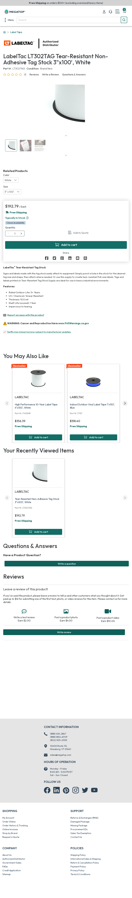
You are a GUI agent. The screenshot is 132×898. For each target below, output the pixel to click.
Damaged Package (80, 821)
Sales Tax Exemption (81, 833)
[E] (77, 258)
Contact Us (76, 837)
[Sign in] (104, 11)
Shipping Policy (78, 855)
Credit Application (11, 870)
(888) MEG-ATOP (58, 737)
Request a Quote (10, 837)
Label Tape (16, 32)
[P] (85, 258)
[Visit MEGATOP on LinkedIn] (56, 790)
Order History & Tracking (15, 825)
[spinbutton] (14, 233)
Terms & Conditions (80, 874)
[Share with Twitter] (54, 258)
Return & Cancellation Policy (85, 862)
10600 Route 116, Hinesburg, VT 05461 (60, 747)
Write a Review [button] (50, 74)
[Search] (124, 20)
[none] (9, 20)
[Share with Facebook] (46, 258)
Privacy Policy (77, 870)
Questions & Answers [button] (74, 74)
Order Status (9, 821)
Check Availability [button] (15, 222)
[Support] (110, 11)
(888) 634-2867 (58, 733)
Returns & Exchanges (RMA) (84, 817)
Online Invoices (10, 829)
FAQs (5, 866)
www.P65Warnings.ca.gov (73, 323)
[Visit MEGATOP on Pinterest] (66, 790)
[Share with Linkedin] (69, 258)
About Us (7, 855)
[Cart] (124, 11)
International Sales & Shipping (86, 858)
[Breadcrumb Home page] (4, 32)
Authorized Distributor (13, 858)
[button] (27, 218)
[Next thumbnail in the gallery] (66, 155)
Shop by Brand (9, 833)
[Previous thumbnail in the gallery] (66, 135)
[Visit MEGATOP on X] (85, 790)
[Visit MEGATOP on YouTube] (94, 790)
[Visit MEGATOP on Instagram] (75, 790)
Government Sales (11, 862)
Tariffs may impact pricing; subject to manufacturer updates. (39, 332)
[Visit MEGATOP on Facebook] (47, 790)
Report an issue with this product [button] (25, 314)
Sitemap (6, 874)
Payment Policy (78, 866)
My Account (8, 817)
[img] (59, 43)
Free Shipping (23, 426)
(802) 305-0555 (58, 740)
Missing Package (79, 825)
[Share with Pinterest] (62, 258)
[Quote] (117, 11)
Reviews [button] (34, 74)
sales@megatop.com (60, 754)
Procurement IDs (79, 829)
